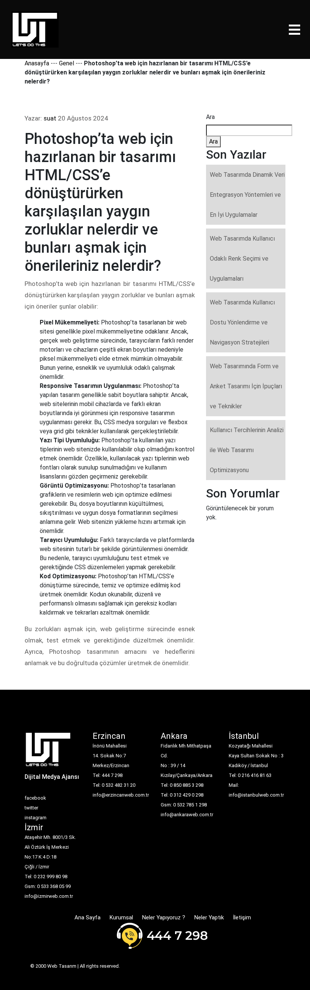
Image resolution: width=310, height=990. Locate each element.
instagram (35, 817)
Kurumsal (121, 917)
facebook (35, 798)
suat (49, 118)
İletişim (242, 917)
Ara (210, 116)
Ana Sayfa (87, 917)
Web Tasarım (61, 966)
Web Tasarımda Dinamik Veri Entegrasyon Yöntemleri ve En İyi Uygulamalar (247, 194)
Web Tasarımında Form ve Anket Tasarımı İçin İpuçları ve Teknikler (246, 386)
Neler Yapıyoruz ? (163, 917)
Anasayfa (37, 63)
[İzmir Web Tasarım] (48, 752)
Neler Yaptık (209, 917)
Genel (66, 63)
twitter (31, 808)
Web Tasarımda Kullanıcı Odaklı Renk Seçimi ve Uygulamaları (242, 258)
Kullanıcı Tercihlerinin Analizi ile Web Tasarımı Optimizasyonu (247, 450)
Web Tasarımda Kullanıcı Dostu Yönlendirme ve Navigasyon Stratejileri (242, 322)
